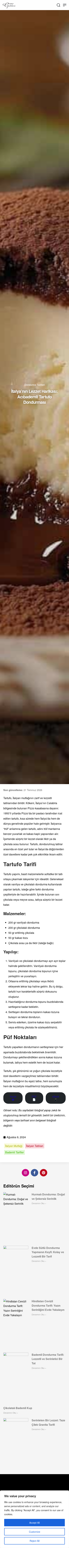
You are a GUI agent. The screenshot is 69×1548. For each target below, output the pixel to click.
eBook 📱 (55, 1098)
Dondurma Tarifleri (34, 384)
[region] (34, 1519)
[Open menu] (64, 5)
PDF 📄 (34, 1098)
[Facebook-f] (34, 1172)
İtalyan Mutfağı (13, 1146)
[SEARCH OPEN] (58, 5)
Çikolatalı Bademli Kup (17, 1408)
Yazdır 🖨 (13, 1098)
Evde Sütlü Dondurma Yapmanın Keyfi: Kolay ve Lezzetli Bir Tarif (48, 1252)
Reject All (35, 1540)
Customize (34, 1531)
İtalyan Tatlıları (34, 1146)
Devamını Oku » (39, 1203)
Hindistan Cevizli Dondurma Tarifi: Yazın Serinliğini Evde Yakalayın (48, 1305)
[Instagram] (25, 1172)
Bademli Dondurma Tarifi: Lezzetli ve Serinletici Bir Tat (48, 1359)
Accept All (34, 1522)
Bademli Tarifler (14, 1152)
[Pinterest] (43, 1172)
